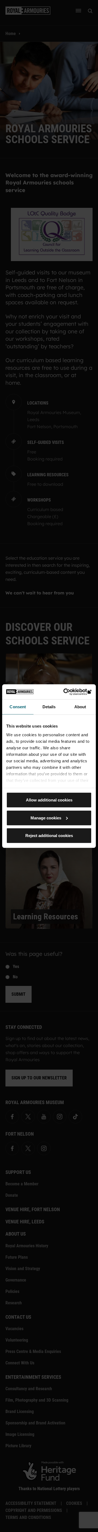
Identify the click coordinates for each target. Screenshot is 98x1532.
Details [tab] (49, 706)
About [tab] (80, 706)
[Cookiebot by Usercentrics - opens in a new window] (69, 691)
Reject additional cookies (49, 835)
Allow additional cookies (49, 800)
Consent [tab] (18, 706)
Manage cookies (45, 817)
